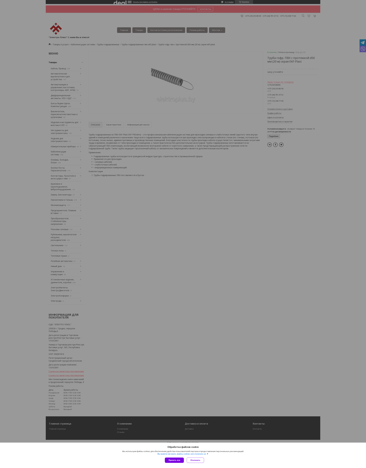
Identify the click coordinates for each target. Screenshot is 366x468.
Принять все (174, 460)
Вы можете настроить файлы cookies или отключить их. (182, 454)
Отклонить (195, 460)
